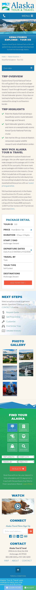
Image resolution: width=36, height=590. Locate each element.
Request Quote (12, 312)
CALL (26, 304)
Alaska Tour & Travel (18, 6)
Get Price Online (13, 317)
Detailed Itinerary (13, 330)
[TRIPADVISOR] (25, 536)
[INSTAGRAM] (14, 536)
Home (4, 56)
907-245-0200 (24, 557)
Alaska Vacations (13, 56)
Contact (27, 560)
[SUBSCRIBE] (30, 531)
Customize (10, 321)
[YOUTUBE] (21, 536)
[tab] (18, 68)
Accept (30, 588)
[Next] (32, 27)
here (12, 209)
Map (6, 560)
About (15, 560)
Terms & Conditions (18, 576)
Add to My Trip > (18, 283)
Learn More (14, 588)
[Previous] (4, 27)
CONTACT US (7, 307)
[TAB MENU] (31, 67)
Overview (7, 68)
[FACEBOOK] (10, 536)
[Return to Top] (18, 570)
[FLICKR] (18, 536)
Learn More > (28, 484)
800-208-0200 (11, 557)
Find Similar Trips (13, 326)
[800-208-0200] (5, 16)
